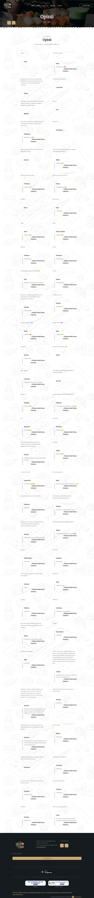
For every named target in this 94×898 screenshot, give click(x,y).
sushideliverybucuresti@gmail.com (49, 845)
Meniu (39, 5)
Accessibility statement (66, 892)
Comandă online (86, 5)
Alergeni (52, 5)
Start (33, 5)
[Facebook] (9, 23)
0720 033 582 (44, 843)
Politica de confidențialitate (29, 892)
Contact (59, 5)
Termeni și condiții (17, 892)
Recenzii (45, 5)
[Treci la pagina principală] (7, 5)
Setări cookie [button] (40, 892)
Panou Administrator (17, 894)
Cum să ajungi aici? (41, 847)
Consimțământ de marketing (52, 892)
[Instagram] (13, 23)
